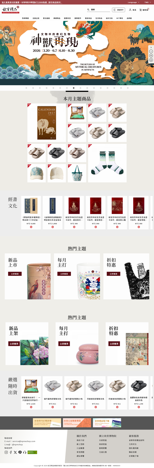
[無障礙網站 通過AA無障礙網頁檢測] (32, 453)
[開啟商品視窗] (46, 122)
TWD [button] (147, 2)
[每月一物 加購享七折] (60, 89)
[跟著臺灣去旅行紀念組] (87, 89)
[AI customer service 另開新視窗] (24, 453)
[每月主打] (77, 276)
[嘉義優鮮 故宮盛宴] (93, 89)
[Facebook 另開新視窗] (10, 453)
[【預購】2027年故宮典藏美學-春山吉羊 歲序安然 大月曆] (39, 89)
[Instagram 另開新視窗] (6, 453)
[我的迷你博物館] (107, 89)
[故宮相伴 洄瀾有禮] (80, 89)
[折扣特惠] (126, 276)
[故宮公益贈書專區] (77, 426)
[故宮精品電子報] (107, 426)
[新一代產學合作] (121, 89)
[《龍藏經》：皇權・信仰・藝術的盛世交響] (46, 89)
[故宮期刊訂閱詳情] (47, 426)
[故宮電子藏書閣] (127, 89)
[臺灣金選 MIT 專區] (100, 89)
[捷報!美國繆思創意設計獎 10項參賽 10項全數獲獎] (66, 89)
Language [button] (132, 2)
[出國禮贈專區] (114, 89)
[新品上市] (28, 276)
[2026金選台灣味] (26, 89)
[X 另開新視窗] (15, 453)
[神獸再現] (77, 84)
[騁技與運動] (53, 89)
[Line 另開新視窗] (20, 453)
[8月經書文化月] (33, 89)
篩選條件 (120, 10)
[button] (151, 47)
